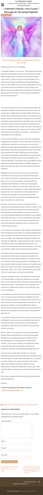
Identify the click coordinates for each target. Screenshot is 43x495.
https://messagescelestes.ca (12, 390)
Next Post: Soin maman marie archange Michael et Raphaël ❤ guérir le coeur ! (31, 470)
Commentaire (6, 421)
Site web (4, 455)
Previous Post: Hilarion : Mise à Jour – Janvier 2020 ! (10, 469)
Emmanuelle (7, 404)
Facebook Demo (30, 482)
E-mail (4, 448)
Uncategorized (32, 404)
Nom (3, 441)
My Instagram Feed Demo (26, 483)
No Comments (19, 404)
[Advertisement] (15, 101)
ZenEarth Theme (13, 491)
